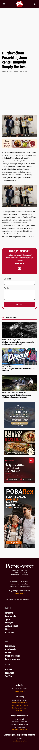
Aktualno (9, 612)
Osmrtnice (9, 632)
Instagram (9, 672)
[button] (4, 4)
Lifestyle (9, 622)
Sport (7, 619)
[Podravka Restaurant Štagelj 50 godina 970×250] (19, 147)
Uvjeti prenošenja (12, 655)
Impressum (10, 646)
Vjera (7, 629)
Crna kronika (10, 616)
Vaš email (7, 279)
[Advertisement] (19, 29)
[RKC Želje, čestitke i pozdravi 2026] (19, 482)
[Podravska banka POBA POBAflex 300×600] (19, 547)
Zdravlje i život (11, 626)
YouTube (9, 676)
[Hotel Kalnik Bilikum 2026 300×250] (19, 427)
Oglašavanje (10, 649)
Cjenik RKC (19, 710)
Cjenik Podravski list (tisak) (20, 705)
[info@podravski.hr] (19, 268)
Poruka (6, 288)
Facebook (9, 669)
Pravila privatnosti (13, 659)
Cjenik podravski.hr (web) (19, 708)
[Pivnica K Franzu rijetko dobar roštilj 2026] (19, 454)
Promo (8, 652)
